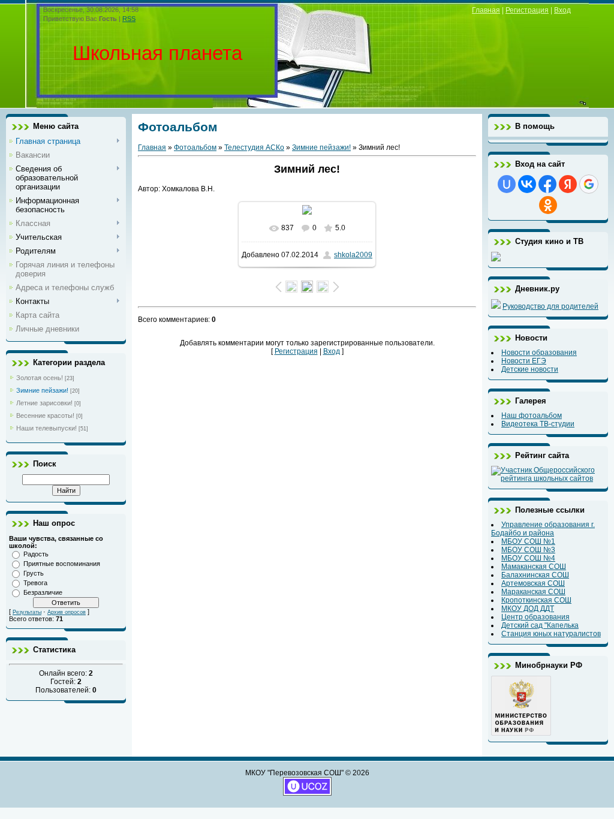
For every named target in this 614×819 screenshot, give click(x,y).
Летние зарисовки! (44, 403)
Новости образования (539, 352)
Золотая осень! (39, 377)
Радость (36, 554)
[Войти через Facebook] (547, 184)
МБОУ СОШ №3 (528, 550)
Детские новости (529, 369)
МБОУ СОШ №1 (528, 541)
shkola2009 (353, 255)
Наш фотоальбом (531, 415)
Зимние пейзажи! (42, 390)
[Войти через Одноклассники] (548, 205)
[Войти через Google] (588, 184)
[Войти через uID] (507, 184)
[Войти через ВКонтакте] (527, 184)
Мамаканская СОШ (533, 566)
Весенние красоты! (45, 415)
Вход (562, 10)
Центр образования (535, 617)
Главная (486, 10)
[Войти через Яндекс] (568, 184)
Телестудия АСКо (254, 147)
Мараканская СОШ (533, 592)
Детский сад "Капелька (540, 625)
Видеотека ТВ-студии (537, 424)
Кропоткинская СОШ (536, 600)
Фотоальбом (195, 147)
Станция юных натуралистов (551, 634)
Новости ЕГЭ (523, 361)
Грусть (33, 573)
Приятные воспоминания (61, 563)
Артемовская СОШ (533, 583)
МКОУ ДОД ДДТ (527, 608)
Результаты (27, 612)
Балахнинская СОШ (535, 575)
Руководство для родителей (550, 306)
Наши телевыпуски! (46, 428)
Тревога (35, 582)
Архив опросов (66, 612)
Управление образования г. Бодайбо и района (543, 528)
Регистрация (527, 10)
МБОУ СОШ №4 (528, 558)
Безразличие (42, 592)
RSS (129, 18)
